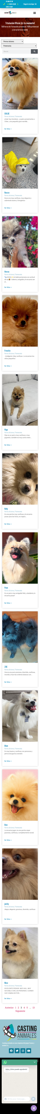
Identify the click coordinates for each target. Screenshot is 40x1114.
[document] (20, 557)
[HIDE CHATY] (34, 1108)
